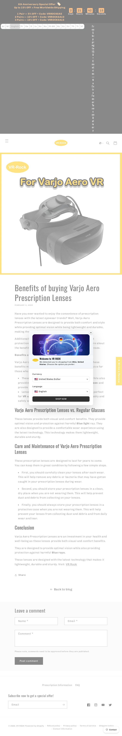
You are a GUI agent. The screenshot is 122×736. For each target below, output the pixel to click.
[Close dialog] (91, 333)
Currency (37, 374)
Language (37, 386)
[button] (61, 379)
